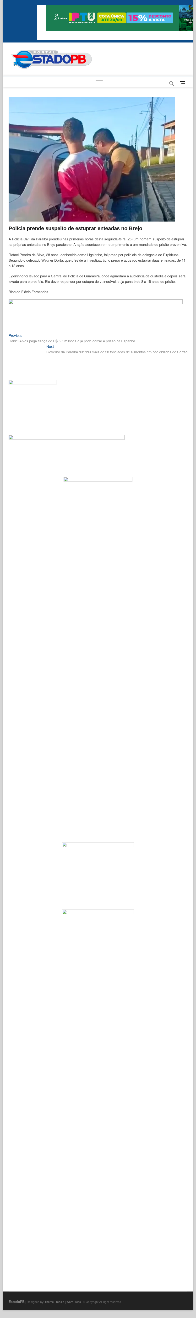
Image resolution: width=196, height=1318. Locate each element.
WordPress (73, 1302)
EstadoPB (17, 1301)
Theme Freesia (54, 1302)
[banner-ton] (96, 301)
